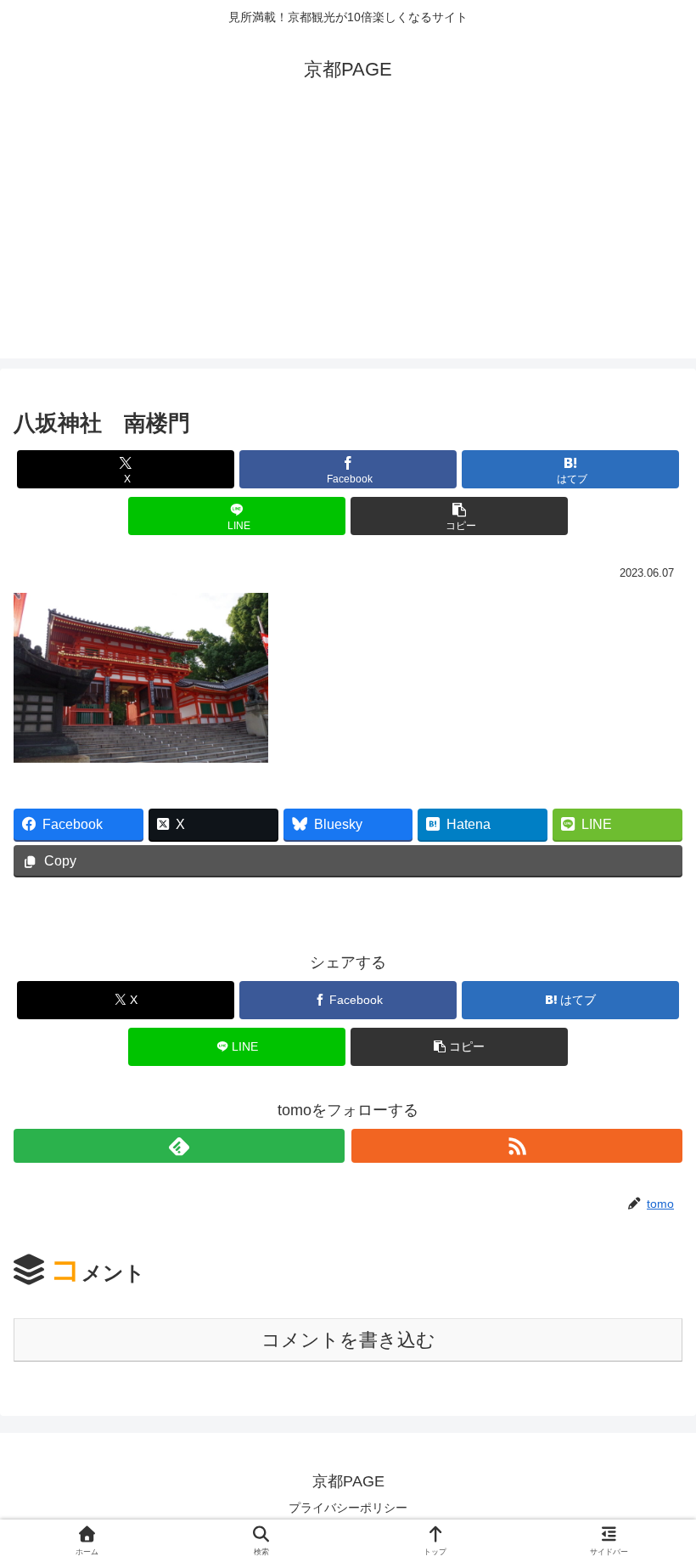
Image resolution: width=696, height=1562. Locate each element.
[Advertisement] (348, 239)
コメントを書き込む (348, 1340)
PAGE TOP (664, 1501)
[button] (459, 516)
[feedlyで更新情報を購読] (179, 1146)
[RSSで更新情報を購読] (516, 1146)
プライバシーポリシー (348, 1507)
